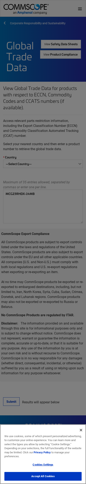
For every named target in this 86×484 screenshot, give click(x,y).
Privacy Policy (42, 452)
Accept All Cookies (42, 476)
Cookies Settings (43, 464)
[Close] (81, 430)
